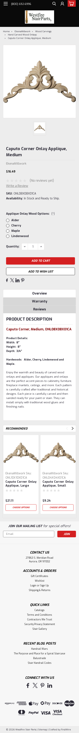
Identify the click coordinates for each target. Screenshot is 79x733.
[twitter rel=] (35, 685)
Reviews (39, 309)
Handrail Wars (39, 649)
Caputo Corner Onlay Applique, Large (20, 484)
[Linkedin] (17, 280)
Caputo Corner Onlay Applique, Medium (29, 38)
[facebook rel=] (27, 685)
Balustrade (39, 658)
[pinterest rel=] (42, 685)
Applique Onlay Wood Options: (30, 214)
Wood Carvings (43, 31)
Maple (15, 231)
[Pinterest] (23, 280)
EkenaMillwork (22, 31)
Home (6, 31)
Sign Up (44, 585)
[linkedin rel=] (49, 685)
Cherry (16, 225)
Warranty (39, 301)
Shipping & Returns (39, 590)
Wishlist (39, 580)
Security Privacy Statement (39, 624)
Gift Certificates (39, 576)
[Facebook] (7, 280)
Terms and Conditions (39, 615)
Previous (66, 428)
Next (72, 428)
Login (33, 585)
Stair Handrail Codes (39, 663)
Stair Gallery (39, 629)
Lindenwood (20, 236)
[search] (54, 4)
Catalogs (39, 610)
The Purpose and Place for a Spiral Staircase (39, 653)
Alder (15, 220)
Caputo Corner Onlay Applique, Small (58, 484)
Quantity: (12, 246)
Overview (39, 293)
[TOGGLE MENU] (5, 4)
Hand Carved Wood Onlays (22, 34)
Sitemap (42, 729)
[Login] (62, 4)
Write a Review (17, 186)
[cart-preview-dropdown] (71, 3)
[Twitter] (12, 280)
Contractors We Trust (39, 619)
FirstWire (65, 729)
